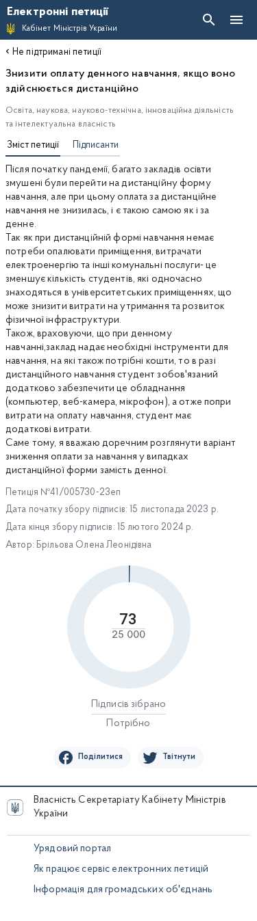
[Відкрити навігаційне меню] (236, 20)
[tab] (32, 147)
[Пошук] (209, 20)
